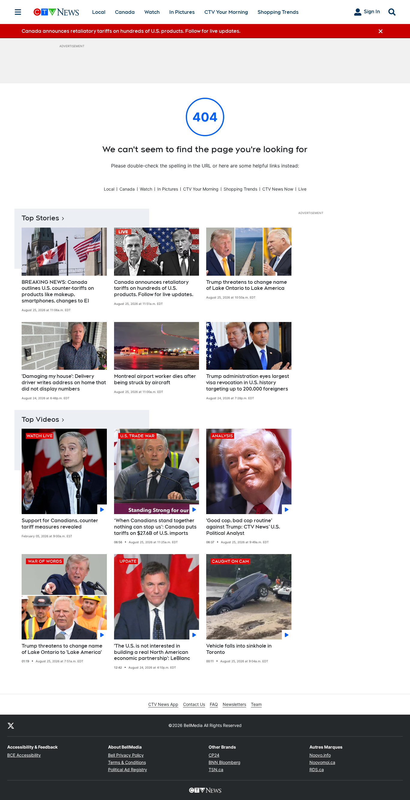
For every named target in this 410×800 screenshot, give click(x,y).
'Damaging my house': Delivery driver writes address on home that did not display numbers (64, 382)
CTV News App (163, 704)
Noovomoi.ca (322, 762)
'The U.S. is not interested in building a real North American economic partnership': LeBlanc (152, 652)
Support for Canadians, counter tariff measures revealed (60, 524)
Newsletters (234, 704)
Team (256, 704)
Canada (125, 12)
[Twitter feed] (10, 725)
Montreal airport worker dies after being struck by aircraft (155, 379)
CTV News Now (277, 189)
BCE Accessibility (24, 755)
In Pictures (182, 12)
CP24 (214, 755)
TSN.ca (216, 769)
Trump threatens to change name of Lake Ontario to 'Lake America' (62, 649)
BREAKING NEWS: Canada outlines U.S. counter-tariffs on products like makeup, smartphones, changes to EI (58, 291)
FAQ (214, 704)
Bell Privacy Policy (126, 755)
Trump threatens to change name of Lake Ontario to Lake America (246, 285)
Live (302, 189)
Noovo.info (320, 755)
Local (98, 12)
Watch (152, 12)
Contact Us (194, 704)
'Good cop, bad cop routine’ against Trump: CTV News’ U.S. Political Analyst (243, 527)
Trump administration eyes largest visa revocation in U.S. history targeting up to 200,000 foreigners (247, 382)
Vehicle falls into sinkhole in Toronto (239, 649)
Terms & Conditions (127, 762)
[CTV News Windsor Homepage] (56, 12)
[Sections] (18, 12)
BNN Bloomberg (224, 762)
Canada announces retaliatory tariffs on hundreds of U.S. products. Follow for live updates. (153, 288)
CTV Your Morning (226, 12)
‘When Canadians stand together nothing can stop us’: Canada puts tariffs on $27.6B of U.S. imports (155, 527)
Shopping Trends (278, 12)
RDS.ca (316, 769)
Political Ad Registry (127, 769)
